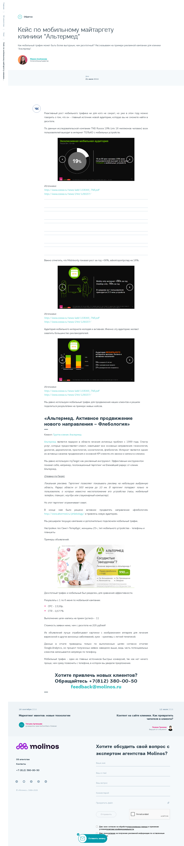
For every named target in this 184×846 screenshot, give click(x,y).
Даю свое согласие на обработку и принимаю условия (129, 828)
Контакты (21, 764)
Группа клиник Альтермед (67, 434)
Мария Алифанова (38, 59)
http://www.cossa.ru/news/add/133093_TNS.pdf (71, 189)
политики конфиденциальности (120, 829)
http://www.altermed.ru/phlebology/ (64, 513)
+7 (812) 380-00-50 (27, 770)
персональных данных (138, 827)
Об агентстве (23, 759)
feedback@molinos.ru (96, 687)
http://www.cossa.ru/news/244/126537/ (67, 193)
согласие (111, 833)
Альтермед (50, 441)
